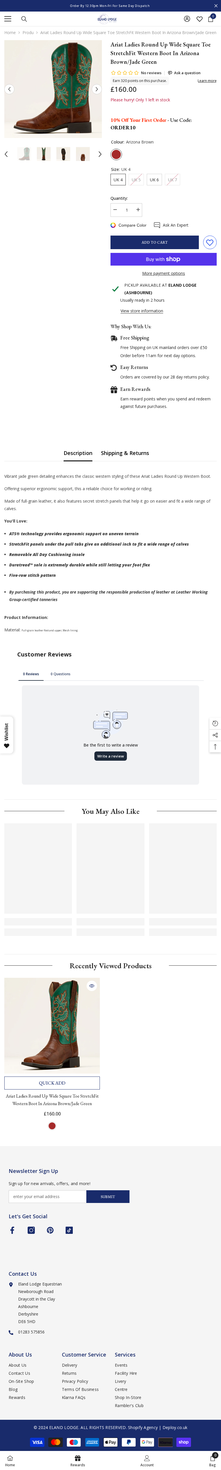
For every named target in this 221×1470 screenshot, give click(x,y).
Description (78, 452)
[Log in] (187, 19)
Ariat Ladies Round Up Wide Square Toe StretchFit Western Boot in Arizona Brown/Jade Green (52, 1100)
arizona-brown (52, 1126)
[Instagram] (31, 1230)
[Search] (24, 19)
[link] (38, 922)
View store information (142, 311)
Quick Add (52, 1083)
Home (10, 32)
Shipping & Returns (125, 452)
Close (216, 6)
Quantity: (119, 198)
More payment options (163, 273)
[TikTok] (69, 1230)
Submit (108, 1196)
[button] (9, 89)
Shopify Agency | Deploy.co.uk (157, 1427)
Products (28, 32)
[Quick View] (92, 986)
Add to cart (155, 242)
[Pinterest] (50, 1230)
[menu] (7, 18)
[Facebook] (12, 1230)
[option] (110, 6)
